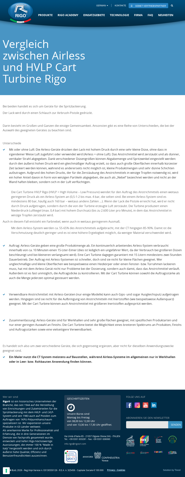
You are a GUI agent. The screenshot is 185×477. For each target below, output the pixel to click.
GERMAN (101, 5)
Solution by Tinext (171, 470)
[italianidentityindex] (71, 456)
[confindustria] (101, 456)
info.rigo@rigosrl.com (75, 443)
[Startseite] (20, 13)
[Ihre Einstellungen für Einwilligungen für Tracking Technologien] (6, 470)
